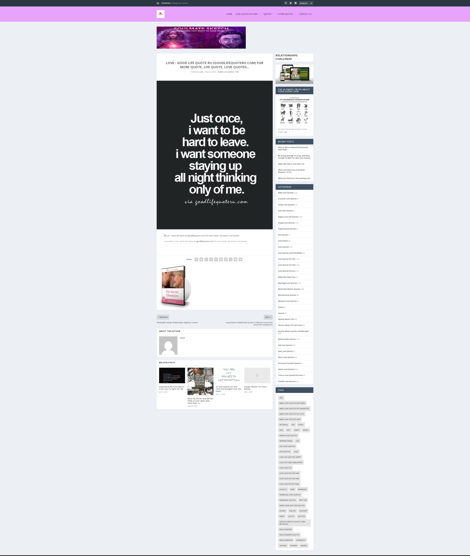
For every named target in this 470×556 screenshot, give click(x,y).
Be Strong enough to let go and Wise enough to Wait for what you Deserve (294, 157)
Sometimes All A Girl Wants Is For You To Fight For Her (171, 388)
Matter (303, 500)
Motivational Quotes (287, 295)
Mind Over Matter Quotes (289, 289)
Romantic (301, 540)
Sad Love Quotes (285, 345)
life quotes (285, 451)
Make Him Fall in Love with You (291, 164)
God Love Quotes (285, 210)
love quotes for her (289, 473)
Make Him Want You (286, 277)
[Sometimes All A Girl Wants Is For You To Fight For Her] (172, 375)
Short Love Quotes (286, 357)
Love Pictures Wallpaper (291, 462)
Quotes (267, 14)
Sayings (283, 545)
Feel (281, 430)
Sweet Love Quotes (226, 72)
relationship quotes (289, 535)
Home (229, 14)
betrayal (284, 425)
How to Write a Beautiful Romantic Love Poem (293, 148)
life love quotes (287, 446)
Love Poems (283, 241)
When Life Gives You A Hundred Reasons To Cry (291, 171)
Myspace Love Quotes (287, 301)
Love (201, 72)
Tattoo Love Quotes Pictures (290, 375)
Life (297, 441)
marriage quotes (288, 500)
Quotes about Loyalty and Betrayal (293, 331)
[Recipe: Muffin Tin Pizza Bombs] (257, 375)
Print (282, 516)
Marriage (302, 489)
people (283, 511)
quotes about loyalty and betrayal (292, 522)
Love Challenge (294, 80)
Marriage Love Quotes (287, 283)
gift (289, 430)
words (304, 545)
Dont (301, 425)
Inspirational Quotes (287, 229)
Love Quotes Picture (246, 14)
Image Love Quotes (286, 223)
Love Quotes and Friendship (290, 253)
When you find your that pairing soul (294, 178)
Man (292, 489)
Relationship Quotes (287, 339)
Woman (293, 545)
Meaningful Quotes (179, 3)
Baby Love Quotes (285, 192)
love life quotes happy (290, 457)
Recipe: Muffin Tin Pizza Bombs (255, 388)
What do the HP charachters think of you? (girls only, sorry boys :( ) (200, 400)
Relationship (286, 529)
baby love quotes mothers (292, 403)
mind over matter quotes (292, 505)
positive (303, 511)
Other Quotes (285, 14)
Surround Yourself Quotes (289, 363)
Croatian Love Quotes (287, 198)
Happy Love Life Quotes (288, 217)
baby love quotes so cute (292, 414)
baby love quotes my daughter (294, 408)
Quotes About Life (286, 319)
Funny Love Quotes (286, 204)
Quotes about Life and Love (290, 325)
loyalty (283, 489)
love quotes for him (289, 478)
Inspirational (286, 441)
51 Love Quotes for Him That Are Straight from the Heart (228, 389)
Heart (306, 430)
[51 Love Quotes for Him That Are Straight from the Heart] (229, 375)
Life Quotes (283, 235)
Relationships (286, 540)
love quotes (285, 468)
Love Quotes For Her (286, 259)
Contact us (305, 14)
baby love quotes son (290, 419)
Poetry (281, 307)
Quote (291, 516)
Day (293, 425)
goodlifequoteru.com (205, 241)
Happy (296, 430)
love (296, 451)
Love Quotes (283, 247)
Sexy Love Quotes (285, 351)
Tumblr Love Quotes (286, 381)
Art (281, 398)
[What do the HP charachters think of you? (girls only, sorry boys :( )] (200, 381)
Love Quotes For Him (287, 265)
